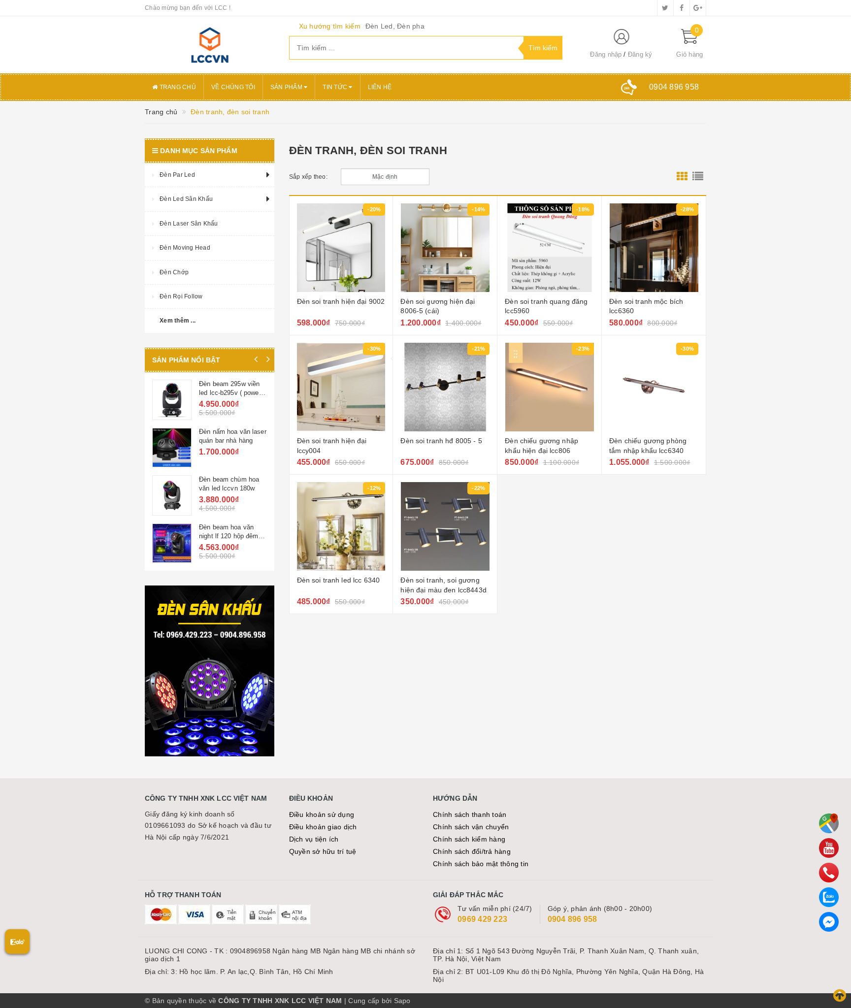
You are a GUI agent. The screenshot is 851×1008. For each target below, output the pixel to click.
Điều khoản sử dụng (322, 814)
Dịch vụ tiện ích (314, 839)
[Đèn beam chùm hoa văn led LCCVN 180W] (172, 495)
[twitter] (665, 8)
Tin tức (336, 87)
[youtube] (829, 848)
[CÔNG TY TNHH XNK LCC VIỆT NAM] (209, 44)
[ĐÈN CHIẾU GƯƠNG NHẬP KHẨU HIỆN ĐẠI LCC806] (549, 387)
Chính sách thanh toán (469, 814)
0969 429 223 (482, 919)
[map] (829, 823)
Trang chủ (177, 87)
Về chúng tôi (233, 87)
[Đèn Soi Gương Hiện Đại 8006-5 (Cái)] (445, 247)
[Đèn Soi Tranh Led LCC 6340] (341, 526)
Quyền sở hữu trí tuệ (323, 851)
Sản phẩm (287, 87)
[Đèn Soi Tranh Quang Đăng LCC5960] (549, 247)
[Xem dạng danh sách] (697, 176)
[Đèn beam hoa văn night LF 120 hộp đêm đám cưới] (172, 543)
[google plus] (698, 8)
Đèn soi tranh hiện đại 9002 (341, 301)
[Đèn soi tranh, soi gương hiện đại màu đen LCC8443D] (445, 526)
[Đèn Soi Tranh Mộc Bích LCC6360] (653, 247)
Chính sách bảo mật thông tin (480, 864)
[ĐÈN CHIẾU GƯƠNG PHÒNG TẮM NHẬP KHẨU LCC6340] (653, 387)
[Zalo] (829, 897)
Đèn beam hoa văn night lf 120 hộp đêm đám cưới (229, 536)
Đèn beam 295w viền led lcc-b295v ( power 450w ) (230, 392)
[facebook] (681, 8)
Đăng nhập (606, 54)
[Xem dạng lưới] (682, 176)
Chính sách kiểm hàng (469, 839)
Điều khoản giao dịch (323, 827)
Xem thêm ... (178, 320)
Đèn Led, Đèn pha (395, 26)
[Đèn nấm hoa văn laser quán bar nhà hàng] (172, 447)
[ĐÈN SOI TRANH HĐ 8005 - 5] (445, 387)
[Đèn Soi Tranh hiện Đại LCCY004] (341, 387)
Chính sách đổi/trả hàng (472, 851)
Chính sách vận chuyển (471, 827)
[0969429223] (829, 872)
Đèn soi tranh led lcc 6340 (338, 580)
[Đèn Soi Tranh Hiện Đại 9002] (341, 247)
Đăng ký (640, 54)
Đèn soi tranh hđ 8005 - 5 (441, 441)
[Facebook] (829, 922)
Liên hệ (380, 87)
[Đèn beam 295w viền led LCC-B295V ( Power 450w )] (172, 400)
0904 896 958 (572, 919)
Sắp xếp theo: (308, 176)
